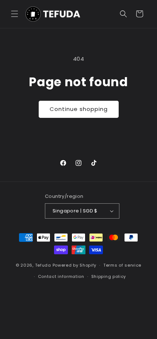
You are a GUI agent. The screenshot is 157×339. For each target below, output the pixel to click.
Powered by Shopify (75, 265)
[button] (15, 14)
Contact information (61, 276)
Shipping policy (108, 276)
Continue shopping (79, 109)
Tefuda (43, 265)
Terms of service (122, 265)
